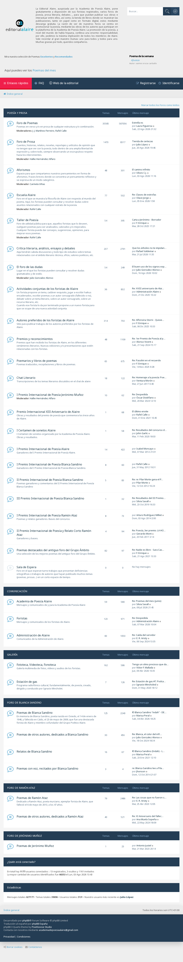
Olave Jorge (142, 197)
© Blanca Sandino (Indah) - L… (148, 751)
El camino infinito (141, 169)
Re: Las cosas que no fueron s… (149, 797)
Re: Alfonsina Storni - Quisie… (148, 320)
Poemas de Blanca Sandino (35, 713)
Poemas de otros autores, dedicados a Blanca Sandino (52, 734)
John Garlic (142, 433)
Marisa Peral (143, 715)
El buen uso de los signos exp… (149, 266)
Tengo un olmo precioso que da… (150, 664)
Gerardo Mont (144, 533)
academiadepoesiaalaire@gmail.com (58, 930)
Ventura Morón (144, 380)
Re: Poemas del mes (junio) (146, 601)
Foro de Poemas (27, 123)
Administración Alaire (147, 291)
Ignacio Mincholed (146, 684)
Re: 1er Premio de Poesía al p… (148, 338)
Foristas (22, 618)
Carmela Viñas (37, 184)
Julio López (142, 144)
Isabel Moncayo (145, 448)
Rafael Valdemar (145, 251)
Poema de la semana (141, 56)
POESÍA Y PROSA (17, 113)
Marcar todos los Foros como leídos (160, 105)
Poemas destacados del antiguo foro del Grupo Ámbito (53, 550)
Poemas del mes (44, 70)
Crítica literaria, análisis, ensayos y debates (46, 248)
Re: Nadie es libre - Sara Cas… (148, 549)
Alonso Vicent (143, 341)
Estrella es (137, 122)
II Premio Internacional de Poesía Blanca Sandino (50, 480)
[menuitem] (39, 83)
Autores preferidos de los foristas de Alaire (45, 320)
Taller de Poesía (27, 220)
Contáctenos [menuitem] (35, 947)
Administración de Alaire (33, 635)
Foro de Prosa (26, 142)
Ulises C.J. (141, 172)
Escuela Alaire (26, 195)
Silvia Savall (142, 501)
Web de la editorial (65, 83)
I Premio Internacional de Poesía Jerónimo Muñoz (50, 395)
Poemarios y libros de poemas (37, 361)
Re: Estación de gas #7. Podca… (149, 681)
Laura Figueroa (144, 125)
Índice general (11, 910)
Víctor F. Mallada (144, 667)
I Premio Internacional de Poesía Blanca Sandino (49, 464)
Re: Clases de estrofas (144, 194)
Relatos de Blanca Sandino (34, 751)
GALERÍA (12, 654)
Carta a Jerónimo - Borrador (146, 219)
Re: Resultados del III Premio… (148, 498)
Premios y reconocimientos (35, 339)
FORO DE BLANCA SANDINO (24, 702)
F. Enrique (141, 222)
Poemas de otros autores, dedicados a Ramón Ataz (50, 816)
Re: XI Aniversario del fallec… (147, 816)
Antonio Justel (143, 845)
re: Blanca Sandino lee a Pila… (148, 768)
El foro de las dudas (30, 267)
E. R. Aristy (141, 638)
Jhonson (140, 771)
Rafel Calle (61, 130)
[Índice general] (20, 25)
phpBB (25, 920)
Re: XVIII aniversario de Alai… (148, 288)
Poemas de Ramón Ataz (32, 798)
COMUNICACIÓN (17, 591)
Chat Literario (26, 378)
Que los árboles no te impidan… (149, 248)
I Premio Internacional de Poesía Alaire (43, 449)
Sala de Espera (26, 567)
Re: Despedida (140, 394)
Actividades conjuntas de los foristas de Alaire (47, 289)
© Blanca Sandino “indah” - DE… (149, 712)
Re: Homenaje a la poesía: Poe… (149, 377)
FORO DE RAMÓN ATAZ (21, 787)
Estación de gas (27, 682)
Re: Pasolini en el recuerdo (146, 360)
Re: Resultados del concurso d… (149, 430)
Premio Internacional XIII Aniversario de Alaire (48, 412)
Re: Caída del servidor (143, 635)
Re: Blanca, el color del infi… (147, 734)
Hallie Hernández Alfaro (42, 159)
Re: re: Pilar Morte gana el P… (147, 479)
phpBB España (40, 923)
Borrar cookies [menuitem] (15, 947)
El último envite (140, 411)
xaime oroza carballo (146, 63)
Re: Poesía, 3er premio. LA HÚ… (148, 530)
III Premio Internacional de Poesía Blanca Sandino (50, 498)
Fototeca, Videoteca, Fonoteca (36, 665)
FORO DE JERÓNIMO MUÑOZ (24, 835)
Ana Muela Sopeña (146, 819)
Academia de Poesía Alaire (34, 601)
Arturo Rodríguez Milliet (149, 515)
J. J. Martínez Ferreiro (43, 130)
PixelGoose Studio (42, 927)
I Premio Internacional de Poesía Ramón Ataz (47, 515)
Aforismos (23, 170)
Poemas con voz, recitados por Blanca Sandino (47, 768)
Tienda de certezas (142, 141)
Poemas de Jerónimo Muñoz (35, 846)
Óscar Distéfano (145, 397)
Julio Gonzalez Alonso (41, 277)
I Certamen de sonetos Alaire (36, 430)
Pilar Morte (142, 482)
